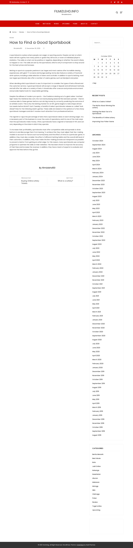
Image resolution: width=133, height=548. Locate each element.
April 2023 (96, 212)
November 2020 (98, 328)
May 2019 (95, 399)
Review (56, 24)
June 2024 (96, 157)
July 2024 (96, 153)
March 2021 (96, 312)
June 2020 (96, 348)
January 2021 (97, 320)
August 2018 (96, 435)
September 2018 (98, 431)
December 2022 (98, 228)
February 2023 (97, 220)
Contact (94, 24)
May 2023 (96, 208)
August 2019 (96, 387)
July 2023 (95, 200)
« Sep (94, 83)
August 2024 (97, 149)
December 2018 (98, 419)
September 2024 (98, 145)
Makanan (95, 482)
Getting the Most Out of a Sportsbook (102, 112)
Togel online (97, 506)
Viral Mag (80, 545)
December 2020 (98, 324)
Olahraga (96, 494)
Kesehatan (96, 474)
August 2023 (97, 196)
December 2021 (98, 276)
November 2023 (98, 184)
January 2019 (97, 415)
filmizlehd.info (66, 11)
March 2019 (96, 407)
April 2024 (96, 165)
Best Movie (47, 24)
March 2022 (96, 264)
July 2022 (95, 248)
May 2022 (96, 256)
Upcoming (66, 24)
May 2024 (96, 161)
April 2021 (95, 308)
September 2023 (98, 192)
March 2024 (96, 169)
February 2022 (97, 268)
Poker (75, 24)
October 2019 (97, 379)
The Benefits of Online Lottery (103, 117)
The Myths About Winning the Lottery (103, 106)
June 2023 (96, 204)
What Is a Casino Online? (101, 101)
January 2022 (97, 272)
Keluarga (95, 470)
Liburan (95, 478)
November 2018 (98, 423)
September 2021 (98, 288)
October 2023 (97, 188)
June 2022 (96, 252)
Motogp (95, 486)
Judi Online (96, 466)
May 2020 (96, 351)
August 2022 (97, 244)
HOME (37, 24)
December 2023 (98, 180)
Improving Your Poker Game (103, 121)
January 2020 (97, 367)
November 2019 (98, 375)
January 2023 (97, 224)
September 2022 (98, 240)
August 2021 (96, 292)
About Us (84, 24)
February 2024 (97, 173)
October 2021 (97, 284)
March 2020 (96, 359)
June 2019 (96, 395)
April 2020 (96, 355)
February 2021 (97, 316)
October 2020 (97, 332)
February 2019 (97, 411)
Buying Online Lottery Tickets (30, 180)
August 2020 (97, 340)
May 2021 (95, 304)
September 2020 (98, 336)
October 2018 (97, 427)
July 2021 (95, 296)
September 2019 (98, 383)
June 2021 (96, 300)
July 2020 (95, 344)
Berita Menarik (97, 454)
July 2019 (95, 391)
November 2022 (98, 232)
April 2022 (96, 260)
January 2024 (97, 176)
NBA (93, 490)
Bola (94, 462)
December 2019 (98, 371)
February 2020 (97, 363)
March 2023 (96, 216)
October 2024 (97, 141)
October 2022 (97, 236)
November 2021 (98, 280)
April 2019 (95, 403)
